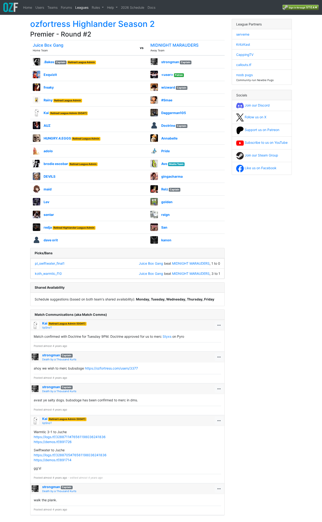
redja (48, 227)
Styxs (167, 336)
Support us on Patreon (261, 130)
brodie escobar (56, 164)
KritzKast (243, 44)
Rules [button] (96, 7)
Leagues (81, 7)
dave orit (51, 240)
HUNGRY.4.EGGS (57, 138)
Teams (52, 7)
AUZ (47, 125)
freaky (49, 87)
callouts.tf (243, 65)
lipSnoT (47, 327)
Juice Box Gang (48, 45)
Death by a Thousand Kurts (59, 359)
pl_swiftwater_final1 (50, 263)
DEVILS (49, 176)
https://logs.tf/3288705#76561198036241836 (70, 455)
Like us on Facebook (260, 168)
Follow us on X (255, 117)
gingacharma (172, 176)
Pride (165, 151)
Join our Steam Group (261, 155)
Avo (164, 164)
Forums (66, 7)
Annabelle (169, 138)
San (164, 227)
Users (39, 7)
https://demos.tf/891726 (53, 442)
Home (27, 7)
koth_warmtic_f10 (48, 273)
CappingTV (244, 55)
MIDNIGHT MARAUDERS (174, 45)
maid (48, 189)
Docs (151, 7)
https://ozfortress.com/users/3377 (111, 368)
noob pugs (244, 75)
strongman (170, 62)
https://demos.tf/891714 (52, 460)
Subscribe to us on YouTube (266, 142)
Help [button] (111, 7)
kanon (166, 240)
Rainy (48, 100)
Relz (164, 189)
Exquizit (50, 75)
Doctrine (168, 125)
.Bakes (49, 62)
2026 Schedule (132, 7)
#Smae (166, 100)
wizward (168, 87)
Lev (46, 202)
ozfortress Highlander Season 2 (92, 24)
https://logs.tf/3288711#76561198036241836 (70, 437)
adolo (48, 151)
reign (165, 215)
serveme (242, 34)
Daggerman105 (173, 113)
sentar (49, 215)
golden (167, 202)
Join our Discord (257, 105)
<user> (167, 75)
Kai (46, 113)
